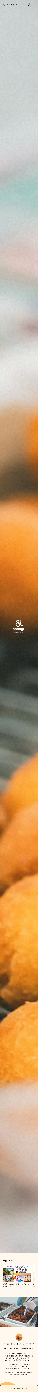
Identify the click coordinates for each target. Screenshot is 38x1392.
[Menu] (34, 4)
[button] (29, 5)
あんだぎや (11, 5)
